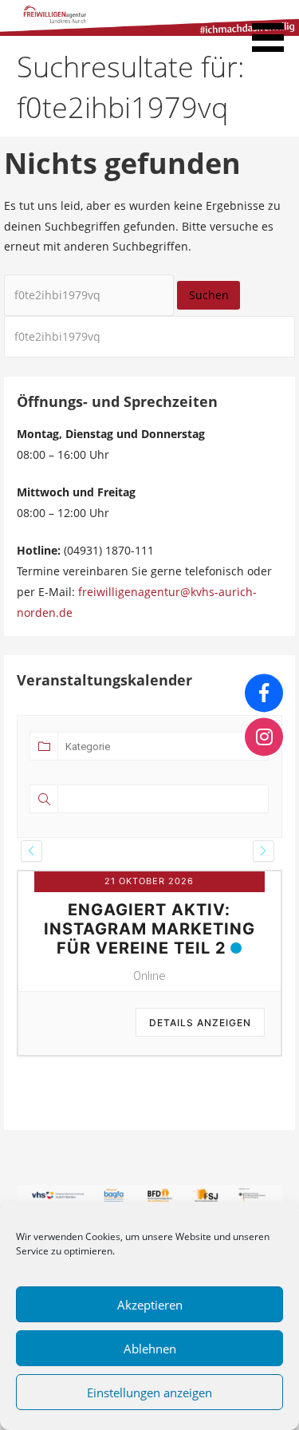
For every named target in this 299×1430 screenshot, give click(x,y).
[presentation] (31, 851)
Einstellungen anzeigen (149, 1392)
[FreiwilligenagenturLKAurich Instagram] (264, 737)
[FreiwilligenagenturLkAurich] (264, 693)
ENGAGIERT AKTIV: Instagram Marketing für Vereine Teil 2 (149, 929)
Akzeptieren (150, 1305)
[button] (273, 28)
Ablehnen (150, 1349)
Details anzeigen (200, 1023)
